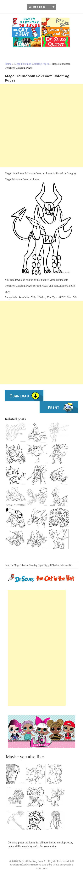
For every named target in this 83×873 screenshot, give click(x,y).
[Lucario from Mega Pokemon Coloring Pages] (58, 454)
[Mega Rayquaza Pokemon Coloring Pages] (15, 539)
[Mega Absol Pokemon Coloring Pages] (58, 539)
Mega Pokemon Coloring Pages (31, 63)
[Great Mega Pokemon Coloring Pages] (37, 475)
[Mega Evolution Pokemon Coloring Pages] (58, 475)
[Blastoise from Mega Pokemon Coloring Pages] (15, 517)
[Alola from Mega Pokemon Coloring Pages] (37, 454)
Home (8, 63)
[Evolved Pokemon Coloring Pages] (37, 496)
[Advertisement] (41, 125)
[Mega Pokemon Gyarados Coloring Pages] (37, 539)
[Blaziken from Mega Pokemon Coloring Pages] (58, 432)
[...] (16, 774)
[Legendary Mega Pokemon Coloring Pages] (37, 432)
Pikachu (55, 565)
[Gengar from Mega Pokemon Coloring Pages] (37, 517)
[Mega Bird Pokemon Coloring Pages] (15, 432)
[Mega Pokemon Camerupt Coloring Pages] (15, 496)
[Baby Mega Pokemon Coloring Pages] (15, 475)
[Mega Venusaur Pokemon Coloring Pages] (58, 517)
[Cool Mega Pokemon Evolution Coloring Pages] (58, 496)
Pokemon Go (66, 565)
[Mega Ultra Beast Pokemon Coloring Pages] (15, 454)
